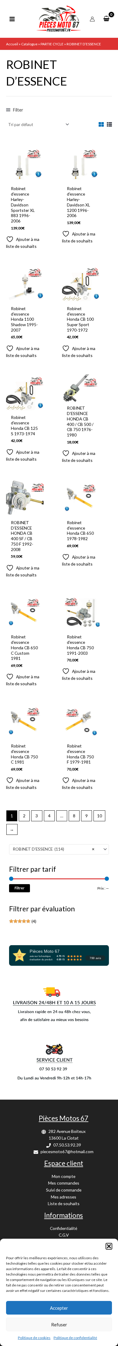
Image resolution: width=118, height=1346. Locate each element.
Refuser (59, 1324)
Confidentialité (63, 1228)
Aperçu (24, 177)
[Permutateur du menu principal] (12, 19)
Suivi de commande (63, 1189)
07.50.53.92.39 (67, 1144)
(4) (22, 922)
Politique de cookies (34, 1337)
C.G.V (64, 1234)
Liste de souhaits (64, 1203)
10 (99, 815)
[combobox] (59, 849)
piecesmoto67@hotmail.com (67, 1151)
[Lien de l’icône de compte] (92, 19)
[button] (109, 1246)
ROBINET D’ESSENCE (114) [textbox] (53, 848)
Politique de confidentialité (75, 1337)
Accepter (59, 1308)
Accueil (12, 44)
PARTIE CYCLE (52, 44)
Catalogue (29, 44)
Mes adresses (63, 1196)
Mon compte (63, 1176)
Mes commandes (63, 1182)
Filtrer (20, 888)
